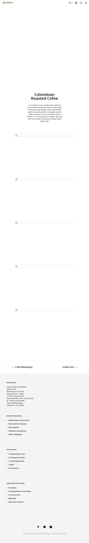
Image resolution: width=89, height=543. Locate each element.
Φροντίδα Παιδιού (16, 502)
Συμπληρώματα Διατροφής (19, 491)
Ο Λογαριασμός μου (16, 454)
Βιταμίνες (12, 488)
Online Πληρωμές (15, 434)
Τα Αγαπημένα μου (16, 461)
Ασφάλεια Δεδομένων (17, 431)
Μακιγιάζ (12, 498)
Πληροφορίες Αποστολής (18, 420)
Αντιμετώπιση (14, 495)
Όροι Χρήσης (13, 427)
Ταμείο (11, 464)
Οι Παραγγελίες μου (16, 457)
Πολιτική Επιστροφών (17, 424)
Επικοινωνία (13, 468)
